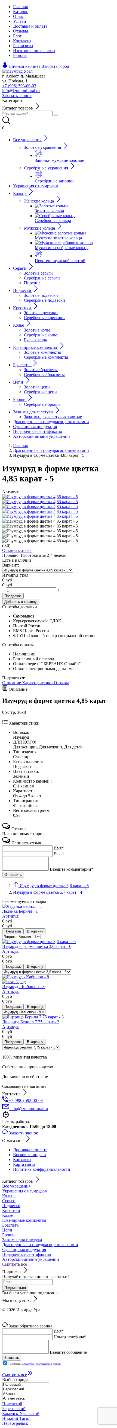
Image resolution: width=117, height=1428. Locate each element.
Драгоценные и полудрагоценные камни (40, 1244)
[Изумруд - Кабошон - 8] (58, 979)
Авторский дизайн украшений (30, 1259)
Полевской (12, 1403)
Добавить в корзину (20, 602)
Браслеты (11, 1225)
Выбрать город (55, 66)
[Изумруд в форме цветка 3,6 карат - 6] (39, 941)
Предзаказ (12, 596)
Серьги (9, 1200)
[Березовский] (25, 1389)
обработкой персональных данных (41, 1363)
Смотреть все (14, 1264)
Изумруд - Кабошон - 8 (23, 989)
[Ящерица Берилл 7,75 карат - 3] (33, 1017)
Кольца (9, 1196)
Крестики (11, 1210)
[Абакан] (25, 1394)
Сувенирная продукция (24, 1249)
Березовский (14, 1408)
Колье (7, 1215)
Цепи (7, 1230)
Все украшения (16, 1186)
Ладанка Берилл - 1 (20, 913)
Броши (8, 1235)
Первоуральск (15, 1423)
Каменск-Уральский (20, 1413)
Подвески (11, 1205)
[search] (56, 114)
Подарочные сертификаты (26, 1254)
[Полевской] (25, 1384)
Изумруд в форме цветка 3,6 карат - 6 (36, 949)
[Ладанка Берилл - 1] (22, 906)
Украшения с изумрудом (24, 1191)
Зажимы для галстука (22, 1239)
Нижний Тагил (16, 1418)
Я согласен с (34, 1363)
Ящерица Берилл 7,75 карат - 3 (30, 1024)
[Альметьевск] (25, 1398)
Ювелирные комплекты (24, 1220)
